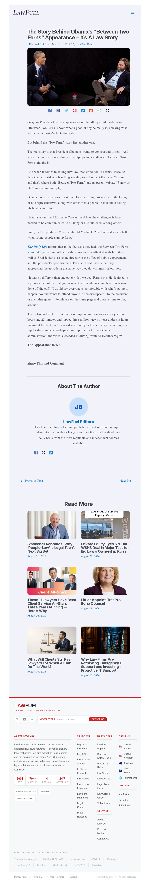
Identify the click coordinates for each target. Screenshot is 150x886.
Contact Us (103, 838)
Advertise (45, 791)
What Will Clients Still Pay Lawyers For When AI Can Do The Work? (49, 663)
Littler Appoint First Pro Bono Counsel (101, 602)
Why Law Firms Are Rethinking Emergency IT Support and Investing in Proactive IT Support (102, 665)
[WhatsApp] (99, 110)
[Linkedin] (83, 110)
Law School (83, 778)
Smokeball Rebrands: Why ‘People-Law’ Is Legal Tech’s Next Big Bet (51, 547)
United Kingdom (126, 756)
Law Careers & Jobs (83, 761)
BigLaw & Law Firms (82, 746)
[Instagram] (58, 110)
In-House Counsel (82, 771)
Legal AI (81, 754)
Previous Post (32, 480)
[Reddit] (91, 110)
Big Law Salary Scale (104, 756)
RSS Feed (124, 805)
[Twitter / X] (107, 110)
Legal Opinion (81, 805)
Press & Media (101, 831)
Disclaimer (74, 877)
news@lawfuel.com (26, 791)
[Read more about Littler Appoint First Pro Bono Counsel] (105, 580)
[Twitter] (66, 110)
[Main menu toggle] (132, 12)
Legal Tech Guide (103, 786)
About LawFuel (101, 821)
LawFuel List (104, 778)
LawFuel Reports (101, 746)
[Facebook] (50, 110)
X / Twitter (124, 794)
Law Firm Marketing (82, 795)
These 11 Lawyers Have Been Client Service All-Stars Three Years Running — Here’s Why (51, 605)
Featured (34, 44)
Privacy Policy (20, 877)
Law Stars (102, 773)
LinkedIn (123, 800)
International (128, 777)
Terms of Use (39, 877)
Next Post (128, 480)
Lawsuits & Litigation (83, 786)
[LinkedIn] (24, 719)
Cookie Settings (57, 877)
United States (125, 746)
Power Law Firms (103, 765)
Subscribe (98, 719)
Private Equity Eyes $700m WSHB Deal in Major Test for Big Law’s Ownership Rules (105, 547)
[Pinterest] (74, 110)
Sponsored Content (24, 798)
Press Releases (82, 814)
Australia (126, 763)
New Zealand (125, 770)
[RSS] (32, 719)
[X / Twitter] (17, 719)
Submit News (104, 803)
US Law (45, 44)
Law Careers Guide (103, 795)
